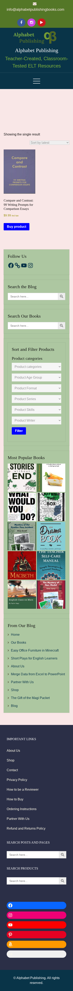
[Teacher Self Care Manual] (51, 565)
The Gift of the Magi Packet (30, 698)
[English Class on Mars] (22, 594)
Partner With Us (22, 682)
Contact (12, 770)
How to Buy (15, 799)
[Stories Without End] (22, 478)
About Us (17, 666)
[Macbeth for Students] (22, 565)
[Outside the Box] (51, 507)
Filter (19, 431)
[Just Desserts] (51, 478)
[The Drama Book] (51, 536)
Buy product (16, 226)
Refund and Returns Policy (26, 828)
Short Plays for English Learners (34, 658)
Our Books (18, 642)
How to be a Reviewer (23, 789)
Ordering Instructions (21, 809)
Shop (15, 690)
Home (15, 634)
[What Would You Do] (22, 507)
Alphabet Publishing (36, 50)
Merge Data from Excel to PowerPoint (38, 674)
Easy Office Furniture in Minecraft (35, 650)
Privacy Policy (17, 780)
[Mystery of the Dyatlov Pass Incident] (22, 536)
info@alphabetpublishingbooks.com (35, 10)
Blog (14, 706)
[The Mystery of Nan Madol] (51, 594)
